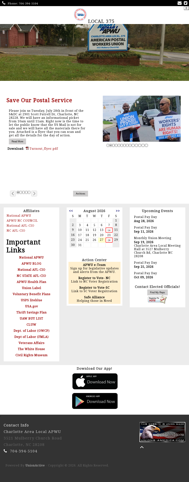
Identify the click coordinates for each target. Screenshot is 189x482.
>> (118, 211)
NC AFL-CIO (16, 230)
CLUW (31, 324)
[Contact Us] (180, 3)
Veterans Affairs (31, 343)
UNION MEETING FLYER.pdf (51, 154)
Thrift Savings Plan (31, 312)
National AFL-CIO (20, 225)
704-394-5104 (28, 3)
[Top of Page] (142, 447)
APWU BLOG (31, 263)
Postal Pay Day (145, 217)
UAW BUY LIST (31, 318)
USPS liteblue (31, 300)
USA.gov (31, 306)
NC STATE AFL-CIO (31, 276)
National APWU (19, 215)
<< (71, 211)
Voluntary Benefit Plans (31, 294)
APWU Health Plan (31, 282)
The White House (31, 349)
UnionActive (35, 465)
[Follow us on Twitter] (186, 3)
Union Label (31, 288)
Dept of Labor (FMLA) (31, 337)
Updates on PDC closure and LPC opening (45, 103)
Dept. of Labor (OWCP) (31, 330)
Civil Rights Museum (32, 355)
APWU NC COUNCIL (22, 220)
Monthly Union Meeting (152, 238)
